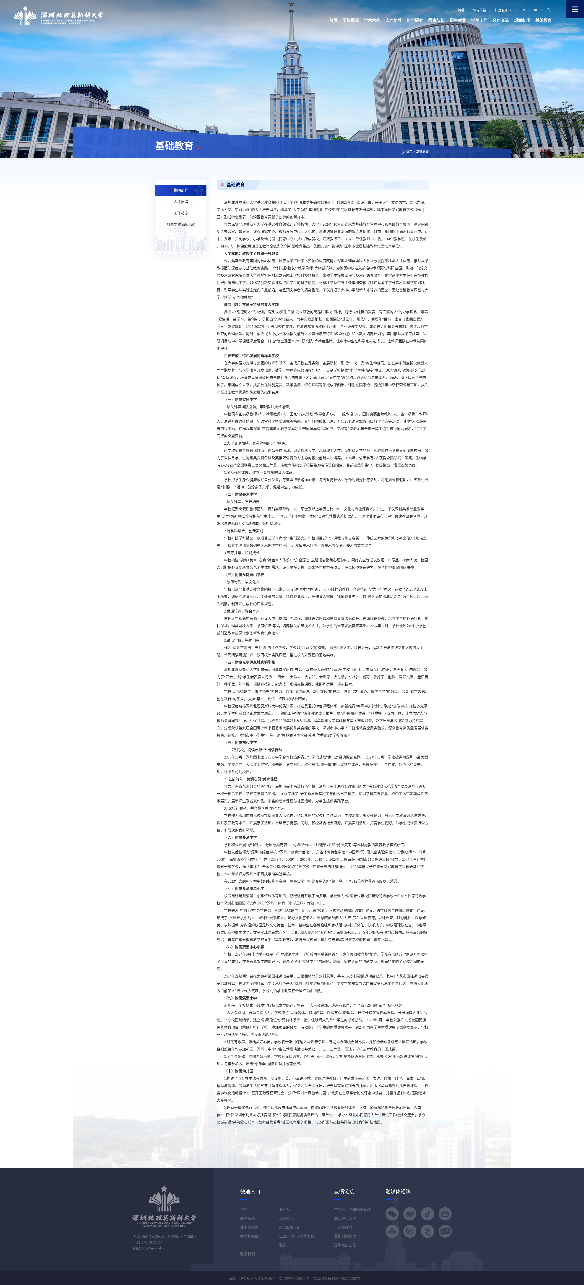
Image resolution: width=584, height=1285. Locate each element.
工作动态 (181, 213)
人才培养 (393, 20)
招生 (244, 1210)
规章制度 (522, 20)
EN (523, 10)
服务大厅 (286, 1210)
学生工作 (479, 20)
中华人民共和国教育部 (352, 1210)
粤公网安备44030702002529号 (336, 1278)
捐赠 (461, 10)
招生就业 (458, 20)
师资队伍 (436, 20)
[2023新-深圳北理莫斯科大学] (58, 15)
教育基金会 (249, 1236)
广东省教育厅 (345, 1227)
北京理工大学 (345, 1218)
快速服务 (501, 10)
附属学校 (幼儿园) (181, 225)
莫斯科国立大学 (347, 1236)
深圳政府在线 (345, 1245)
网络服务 (286, 1218)
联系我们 (247, 1254)
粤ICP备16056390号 (294, 1278)
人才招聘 (181, 202)
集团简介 (181, 190)
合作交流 (501, 20)
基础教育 (543, 20)
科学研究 (415, 20)
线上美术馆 (249, 1227)
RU (536, 10)
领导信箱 (479, 10)
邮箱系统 (247, 1218)
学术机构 (372, 20)
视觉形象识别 (289, 1227)
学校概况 (350, 20)
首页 (333, 20)
